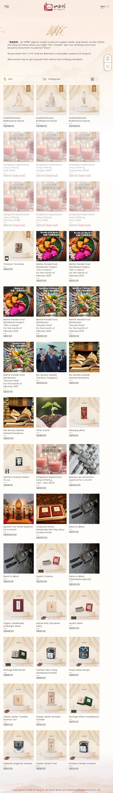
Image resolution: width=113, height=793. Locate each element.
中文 (107, 6)
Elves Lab (95, 790)
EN (102, 6)
